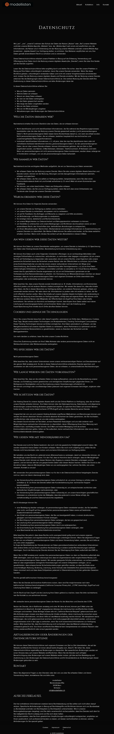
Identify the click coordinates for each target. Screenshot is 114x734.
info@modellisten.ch (57, 690)
